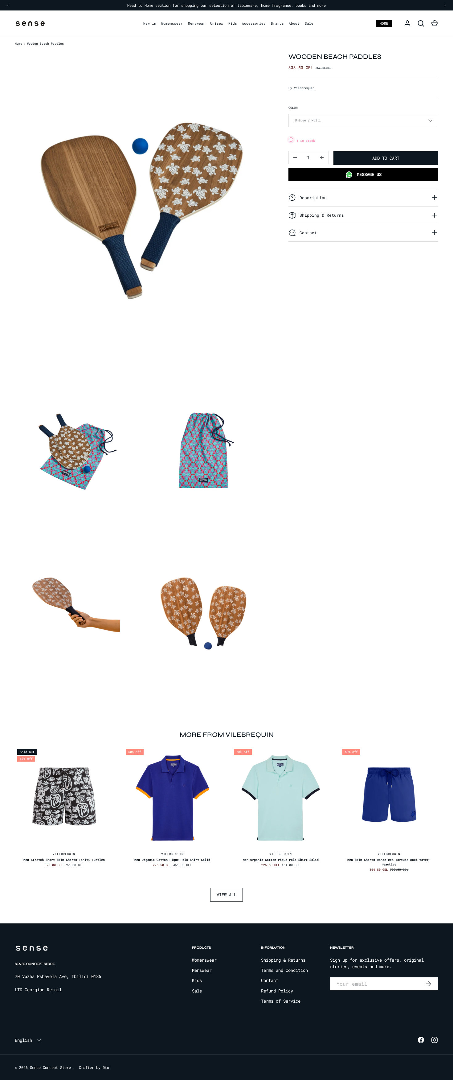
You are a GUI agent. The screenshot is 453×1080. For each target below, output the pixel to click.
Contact (269, 980)
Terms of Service (280, 1001)
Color (293, 108)
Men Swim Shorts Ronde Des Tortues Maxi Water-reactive (389, 862)
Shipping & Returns (283, 960)
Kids (232, 23)
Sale (309, 23)
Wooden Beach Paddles (45, 44)
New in (149, 23)
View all (226, 895)
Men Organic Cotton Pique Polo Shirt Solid (172, 860)
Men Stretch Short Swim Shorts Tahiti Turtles (64, 860)
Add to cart (385, 158)
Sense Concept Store (50, 1067)
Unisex (216, 23)
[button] (434, 23)
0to (106, 1067)
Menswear (196, 23)
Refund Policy (277, 991)
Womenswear (172, 23)
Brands (277, 23)
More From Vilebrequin (227, 734)
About (294, 23)
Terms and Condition (284, 970)
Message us (368, 174)
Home (384, 23)
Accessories (254, 23)
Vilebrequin (304, 88)
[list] (143, 373)
